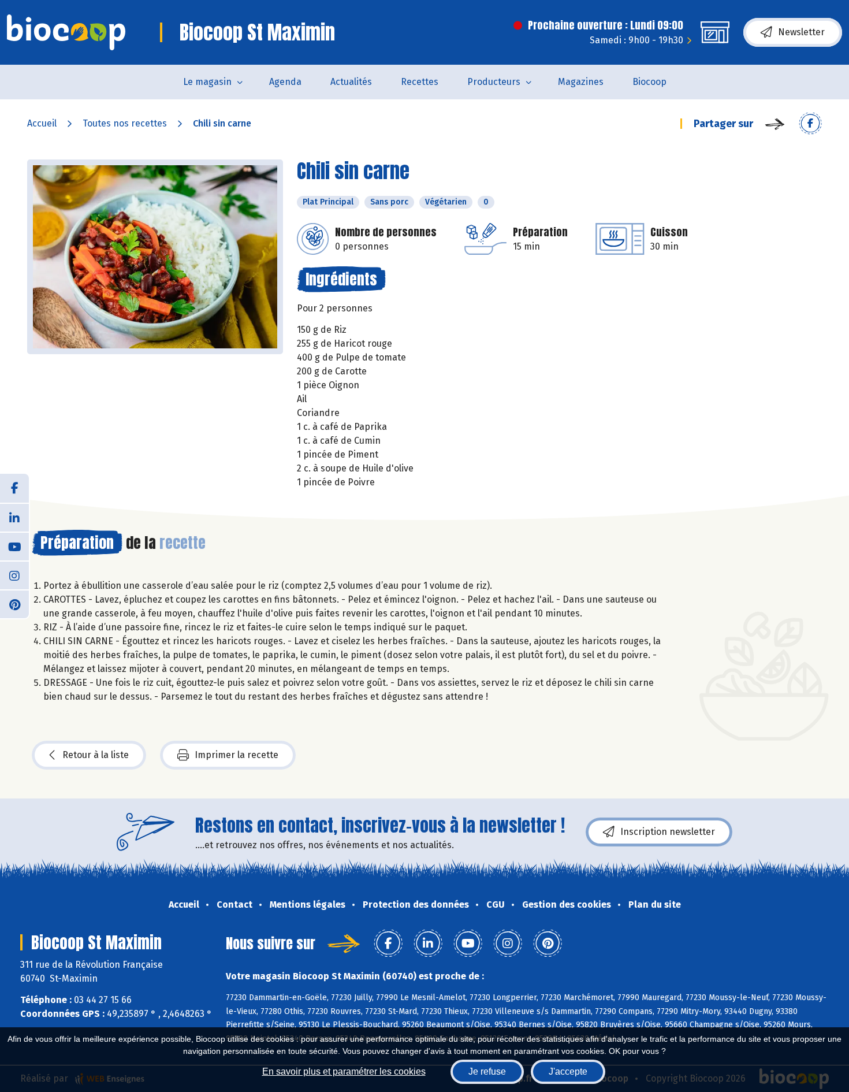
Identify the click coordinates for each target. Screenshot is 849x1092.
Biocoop (649, 81)
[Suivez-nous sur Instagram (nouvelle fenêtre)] (14, 574)
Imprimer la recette (236, 754)
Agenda (285, 81)
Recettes (419, 81)
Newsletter (801, 32)
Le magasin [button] (207, 81)
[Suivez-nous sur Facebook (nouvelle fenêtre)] (14, 488)
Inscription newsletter (667, 831)
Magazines (581, 81)
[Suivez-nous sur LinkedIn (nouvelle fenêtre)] (14, 517)
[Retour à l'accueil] (66, 32)
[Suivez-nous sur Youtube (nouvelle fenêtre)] (14, 546)
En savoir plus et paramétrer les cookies (344, 1071)
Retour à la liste (95, 754)
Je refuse (487, 1071)
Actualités (351, 81)
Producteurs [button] (493, 81)
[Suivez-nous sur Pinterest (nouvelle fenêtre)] (14, 603)
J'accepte (568, 1071)
